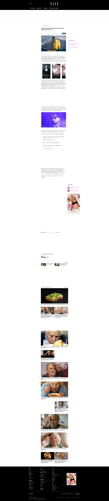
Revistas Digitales (73, 8)
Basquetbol (42, 475)
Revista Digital (73, 211)
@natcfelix (48, 54)
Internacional (42, 482)
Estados (53, 469)
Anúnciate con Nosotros (75, 497)
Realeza (30, 474)
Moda (33, 8)
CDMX (53, 468)
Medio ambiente (54, 484)
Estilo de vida (53, 8)
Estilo (30, 488)
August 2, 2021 (52, 148)
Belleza (39, 8)
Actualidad (54, 479)
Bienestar (30, 484)
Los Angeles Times (60, 85)
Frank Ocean (52, 232)
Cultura (30, 478)
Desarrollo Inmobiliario (56, 474)
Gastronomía (31, 481)
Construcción (54, 473)
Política (41, 488)
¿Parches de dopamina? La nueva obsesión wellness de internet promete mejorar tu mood (73, 43)
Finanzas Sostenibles (55, 487)
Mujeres (53, 478)
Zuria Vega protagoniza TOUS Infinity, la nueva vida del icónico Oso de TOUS (73, 47)
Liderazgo (53, 480)
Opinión (53, 470)
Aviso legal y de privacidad (60, 497)
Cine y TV (41, 468)
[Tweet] (64, 33)
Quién (30, 472)
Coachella (48, 232)
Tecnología (42, 483)
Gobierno (42, 489)
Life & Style (31, 487)
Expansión (42, 479)
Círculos (30, 475)
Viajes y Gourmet (43, 470)
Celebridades (45, 25)
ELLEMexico (74, 493)
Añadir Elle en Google (56, 33)
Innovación (54, 488)
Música (41, 469)
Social (53, 485)
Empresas (41, 480)
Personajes (31, 483)
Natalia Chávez (46, 256)
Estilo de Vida (31, 485)
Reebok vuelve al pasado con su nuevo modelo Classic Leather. (74, 190)
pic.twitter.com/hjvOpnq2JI (49, 138)
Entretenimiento (31, 489)
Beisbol (41, 473)
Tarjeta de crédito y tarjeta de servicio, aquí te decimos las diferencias (74, 187)
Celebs (45, 8)
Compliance (68, 497)
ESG (52, 483)
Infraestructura (54, 475)
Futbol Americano (43, 474)
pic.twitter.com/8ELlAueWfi (47, 146)
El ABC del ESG (54, 489)
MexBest (30, 480)
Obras (41, 484)
